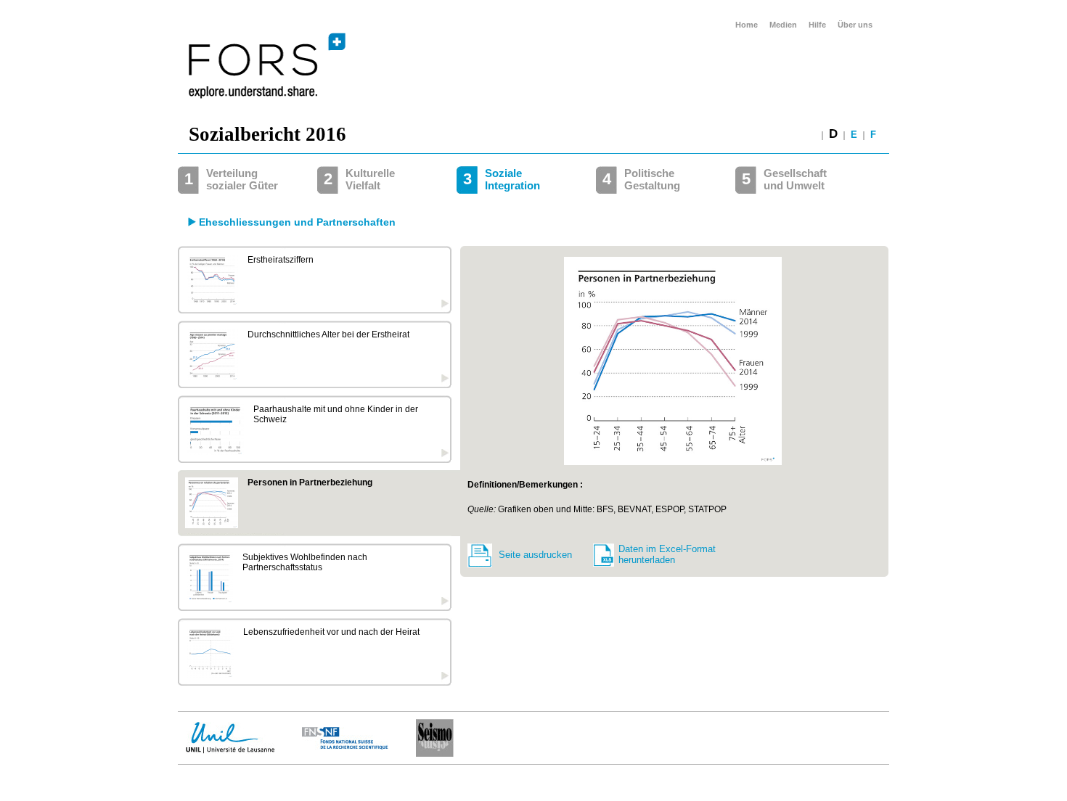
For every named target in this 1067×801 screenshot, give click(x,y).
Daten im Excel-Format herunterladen (667, 554)
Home (746, 24)
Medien (783, 24)
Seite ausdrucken (535, 554)
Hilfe (817, 24)
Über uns (855, 24)
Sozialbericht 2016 (267, 134)
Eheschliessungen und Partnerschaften (297, 222)
